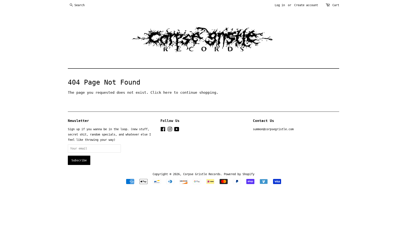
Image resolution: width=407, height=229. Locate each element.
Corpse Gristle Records (201, 174)
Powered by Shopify (239, 174)
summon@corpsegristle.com (273, 129)
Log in (280, 5)
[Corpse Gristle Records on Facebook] (162, 130)
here (167, 92)
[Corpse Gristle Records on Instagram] (169, 130)
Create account (306, 5)
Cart (335, 5)
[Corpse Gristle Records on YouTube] (176, 130)
